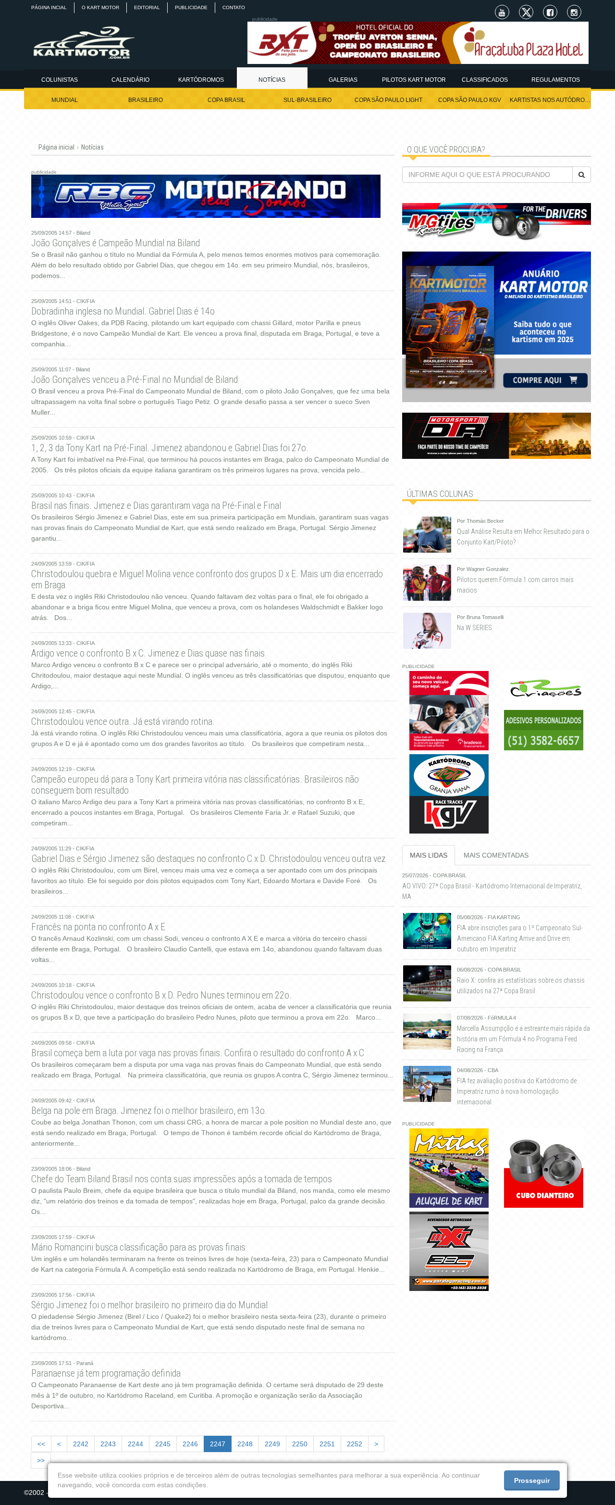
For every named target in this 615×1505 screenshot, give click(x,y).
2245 (163, 1444)
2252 (354, 1444)
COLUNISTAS (59, 79)
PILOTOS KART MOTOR (414, 79)
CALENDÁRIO (130, 79)
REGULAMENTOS (555, 79)
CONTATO (233, 7)
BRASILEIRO (145, 100)
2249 (272, 1444)
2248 (245, 1444)
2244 (135, 1444)
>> (41, 1460)
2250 (300, 1444)
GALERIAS (343, 79)
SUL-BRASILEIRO (307, 100)
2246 (190, 1444)
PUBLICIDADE (191, 7)
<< (41, 1444)
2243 (108, 1444)
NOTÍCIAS (271, 79)
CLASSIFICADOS (485, 79)
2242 (80, 1444)
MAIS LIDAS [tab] (428, 855)
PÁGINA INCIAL (49, 7)
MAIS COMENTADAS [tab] (496, 855)
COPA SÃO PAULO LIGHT (388, 100)
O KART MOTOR (100, 7)
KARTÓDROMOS (201, 79)
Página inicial (56, 147)
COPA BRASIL (226, 100)
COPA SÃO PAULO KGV (469, 100)
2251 (327, 1444)
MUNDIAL (64, 100)
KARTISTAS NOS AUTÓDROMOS (550, 100)
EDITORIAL (147, 7)
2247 (217, 1444)
